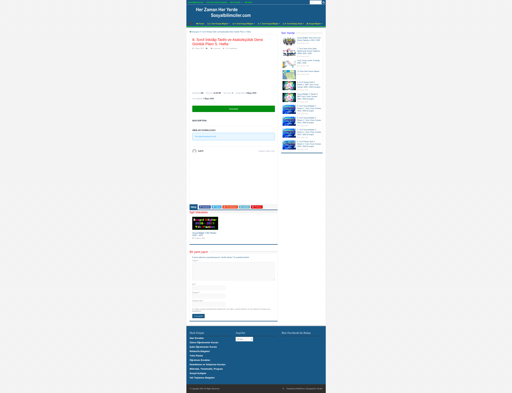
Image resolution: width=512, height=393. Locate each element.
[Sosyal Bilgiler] (221, 12)
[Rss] (308, 2)
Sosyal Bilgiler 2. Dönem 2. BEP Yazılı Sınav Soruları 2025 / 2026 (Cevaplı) (307, 96)
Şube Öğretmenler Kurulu (203, 347)
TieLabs (319, 389)
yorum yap (216, 48)
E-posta (195, 293)
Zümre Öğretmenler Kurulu (204, 342)
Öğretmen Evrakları (200, 360)
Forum (201, 24)
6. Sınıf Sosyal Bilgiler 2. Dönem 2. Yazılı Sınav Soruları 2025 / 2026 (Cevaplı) (309, 120)
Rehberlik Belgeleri (200, 351)
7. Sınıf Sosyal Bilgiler (269, 24)
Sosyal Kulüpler (198, 373)
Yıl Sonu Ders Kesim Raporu (308, 71)
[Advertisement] (233, 70)
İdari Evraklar (235, 2)
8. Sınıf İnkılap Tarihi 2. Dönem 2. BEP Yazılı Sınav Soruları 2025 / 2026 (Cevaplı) (308, 84)
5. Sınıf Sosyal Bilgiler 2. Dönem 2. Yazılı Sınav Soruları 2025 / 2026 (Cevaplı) (309, 108)
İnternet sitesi (197, 301)
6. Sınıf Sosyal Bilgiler (244, 24)
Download (233, 109)
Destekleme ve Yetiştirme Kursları (208, 364)
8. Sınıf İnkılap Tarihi (293, 24)
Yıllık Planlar (196, 355)
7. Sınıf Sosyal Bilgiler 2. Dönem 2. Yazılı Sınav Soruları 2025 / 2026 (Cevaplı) (309, 132)
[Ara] (324, 2)
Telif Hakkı (248, 2)
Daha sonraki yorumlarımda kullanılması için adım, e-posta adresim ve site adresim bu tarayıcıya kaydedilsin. (231, 310)
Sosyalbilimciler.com (195, 2)
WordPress (300, 389)
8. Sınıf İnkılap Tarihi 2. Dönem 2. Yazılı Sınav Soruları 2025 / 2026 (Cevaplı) (309, 144)
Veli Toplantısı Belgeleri (202, 377)
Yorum (195, 261)
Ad (194, 284)
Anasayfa (191, 23)
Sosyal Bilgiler (315, 24)
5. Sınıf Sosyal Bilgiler (218, 24)
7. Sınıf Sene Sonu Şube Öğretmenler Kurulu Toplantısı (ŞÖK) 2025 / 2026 (308, 51)
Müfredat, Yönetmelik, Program (206, 369)
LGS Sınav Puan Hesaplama (216, 2)
